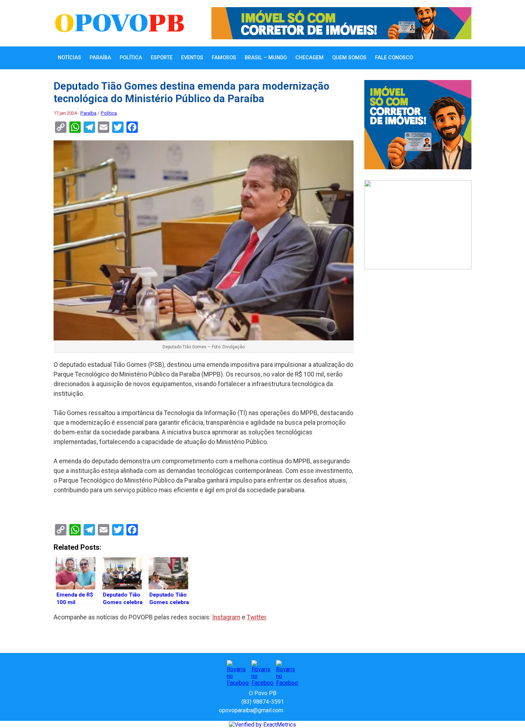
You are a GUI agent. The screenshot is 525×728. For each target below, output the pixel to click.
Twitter (256, 617)
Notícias (69, 58)
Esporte (161, 58)
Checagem (309, 58)
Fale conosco (394, 58)
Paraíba (100, 58)
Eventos (192, 58)
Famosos (224, 58)
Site (301, 710)
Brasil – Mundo (266, 58)
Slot (290, 710)
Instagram (226, 617)
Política (131, 58)
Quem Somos (349, 58)
